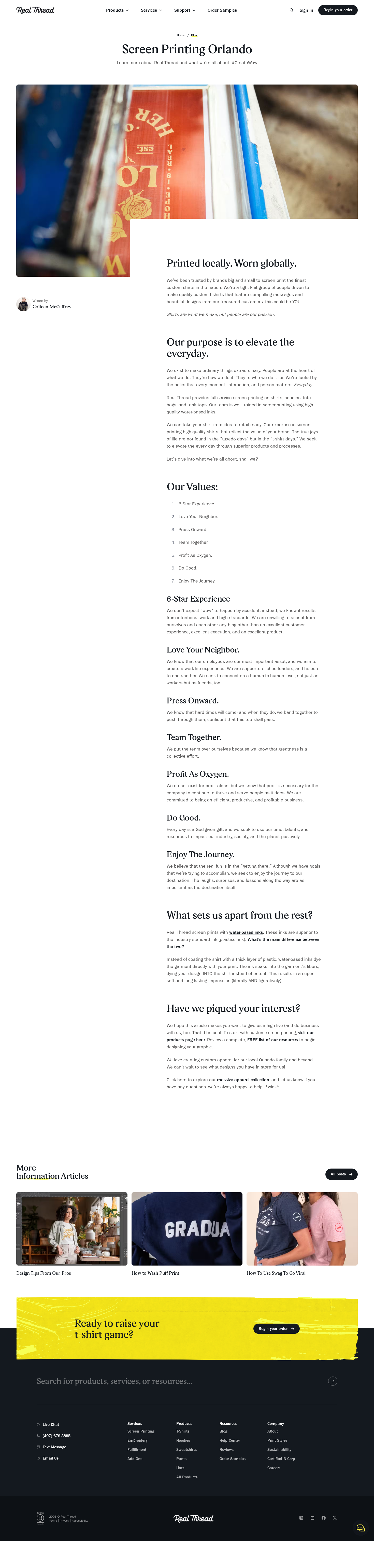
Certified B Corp (281, 1459)
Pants (181, 1459)
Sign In (306, 10)
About (272, 1431)
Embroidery (137, 1440)
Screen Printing (140, 1431)
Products (115, 10)
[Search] (292, 10)
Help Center (230, 1440)
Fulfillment (136, 1450)
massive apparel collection (243, 1079)
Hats (180, 1468)
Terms (53, 1520)
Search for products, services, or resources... (114, 1381)
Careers (273, 1468)
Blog (223, 1431)
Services (149, 10)
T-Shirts (182, 1431)
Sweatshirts (186, 1450)
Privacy (64, 1520)
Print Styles (277, 1440)
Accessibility (80, 1520)
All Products (186, 1477)
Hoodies (183, 1440)
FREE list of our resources (272, 1039)
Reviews (227, 1450)
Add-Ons (134, 1459)
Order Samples (222, 10)
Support (182, 10)
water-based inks (246, 932)
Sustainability (279, 1450)
